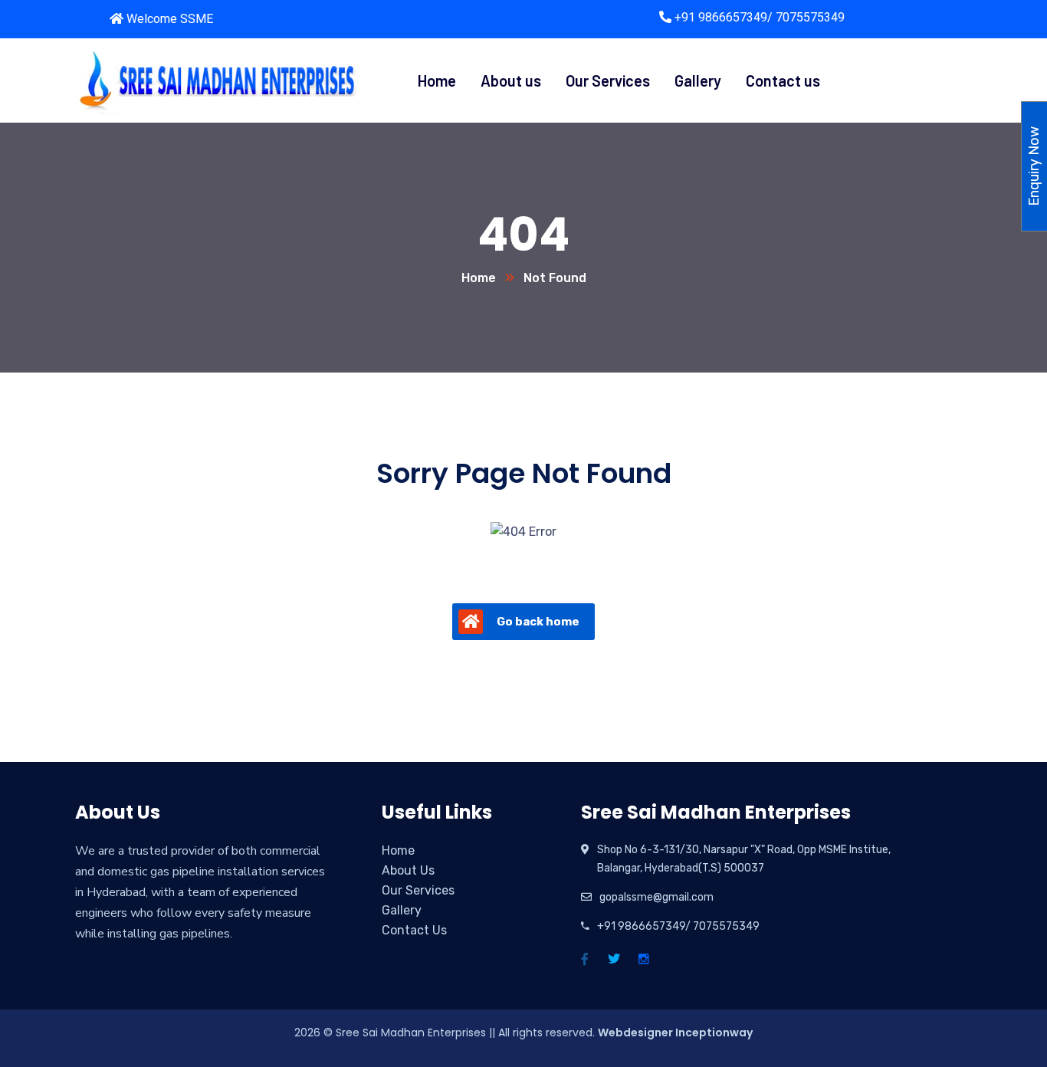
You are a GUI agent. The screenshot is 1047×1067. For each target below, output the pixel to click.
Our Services (418, 890)
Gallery (402, 910)
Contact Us (414, 930)
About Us (408, 870)
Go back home (538, 622)
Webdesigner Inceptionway (675, 1032)
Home (478, 278)
